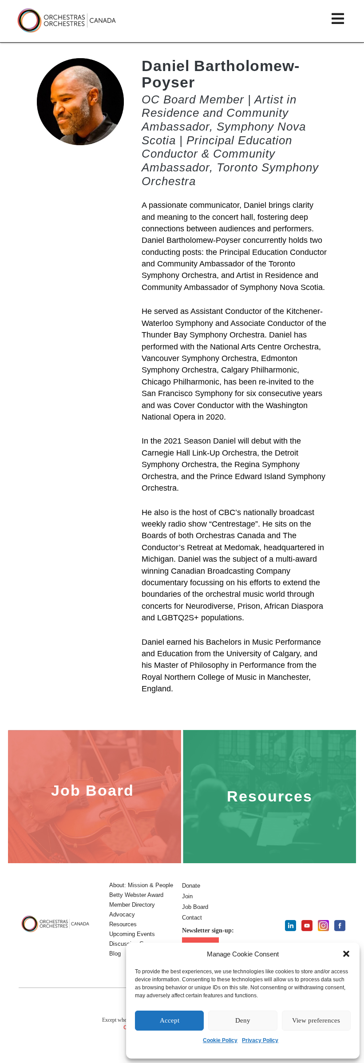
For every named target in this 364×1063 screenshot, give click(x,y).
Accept (169, 1020)
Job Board (195, 907)
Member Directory (132, 904)
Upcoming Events (132, 934)
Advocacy (122, 914)
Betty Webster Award (136, 895)
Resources (123, 924)
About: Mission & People (141, 885)
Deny (242, 1020)
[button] (346, 953)
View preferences (316, 1020)
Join (187, 896)
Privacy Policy (260, 1040)
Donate (191, 885)
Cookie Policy (220, 1040)
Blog (115, 953)
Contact (192, 917)
